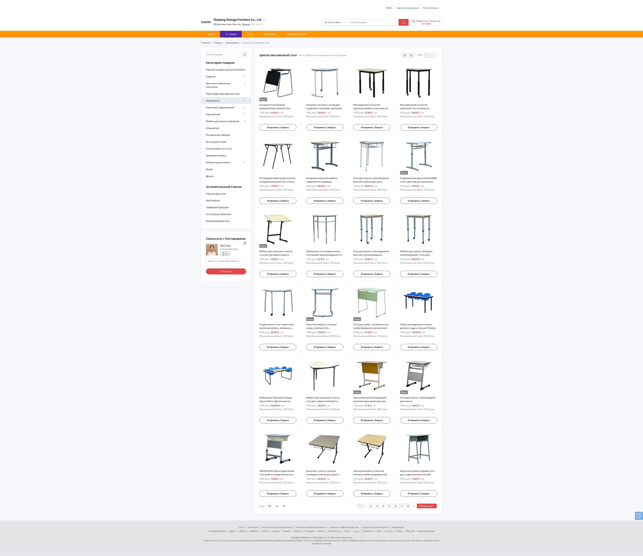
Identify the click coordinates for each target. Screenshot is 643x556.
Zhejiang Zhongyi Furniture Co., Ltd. (237, 19)
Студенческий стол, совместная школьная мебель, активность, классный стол (276, 328)
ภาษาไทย (388, 531)
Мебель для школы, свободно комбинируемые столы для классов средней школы (416, 255)
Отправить (226, 271)
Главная (210, 34)
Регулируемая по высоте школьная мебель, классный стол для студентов (371, 108)
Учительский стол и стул (219, 148)
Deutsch (297, 531)
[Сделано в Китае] (222, 7)
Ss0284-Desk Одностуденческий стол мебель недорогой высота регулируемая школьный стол (276, 474)
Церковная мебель (216, 155)
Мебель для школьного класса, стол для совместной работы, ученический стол (323, 401)
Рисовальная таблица (218, 134)
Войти (389, 7)
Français (276, 531)
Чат (226, 253)
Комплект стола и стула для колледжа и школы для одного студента (322, 474)
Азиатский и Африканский (220, 107)
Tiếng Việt (410, 531)
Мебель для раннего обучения (222, 121)
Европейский (213, 114)
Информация (397, 527)
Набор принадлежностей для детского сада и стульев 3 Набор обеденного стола (417, 328)
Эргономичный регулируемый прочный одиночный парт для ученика (369, 401)
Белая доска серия (216, 141)
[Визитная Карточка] (244, 242)
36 (276, 506)
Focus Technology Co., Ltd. (318, 537)
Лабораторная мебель (218, 162)
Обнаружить (270, 34)
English (232, 531)
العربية (356, 531)
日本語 (265, 531)
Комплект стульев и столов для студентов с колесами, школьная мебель (324, 108)
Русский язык (334, 531)
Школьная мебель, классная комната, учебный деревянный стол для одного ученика (370, 474)
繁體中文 (255, 531)
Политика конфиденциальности (310, 527)
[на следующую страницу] (434, 55)
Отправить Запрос (278, 127)
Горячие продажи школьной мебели (225, 69)
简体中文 (243, 531)
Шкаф (209, 169)
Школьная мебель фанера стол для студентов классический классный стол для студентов (417, 474)
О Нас (250, 34)
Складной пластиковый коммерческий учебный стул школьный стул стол (274, 108)
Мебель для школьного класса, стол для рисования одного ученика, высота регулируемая (276, 255)
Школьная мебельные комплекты (218, 85)
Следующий (425, 505)
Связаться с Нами (296, 34)
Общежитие (212, 128)
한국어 (347, 531)
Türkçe (399, 531)
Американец (213, 100)
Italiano (321, 531)
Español (287, 531)
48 (284, 506)
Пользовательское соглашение (277, 527)
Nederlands (368, 531)
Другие (209, 176)
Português (309, 531)
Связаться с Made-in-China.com (344, 527)
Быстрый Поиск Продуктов (375, 527)
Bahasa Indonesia (426, 531)
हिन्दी (378, 531)
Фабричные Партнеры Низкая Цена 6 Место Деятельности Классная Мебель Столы (275, 401)
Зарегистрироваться (408, 7)
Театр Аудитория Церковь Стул (223, 93)
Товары (233, 34)
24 (269, 506)
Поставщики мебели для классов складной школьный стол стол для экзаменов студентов (277, 181)
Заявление (253, 527)
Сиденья (211, 76)
